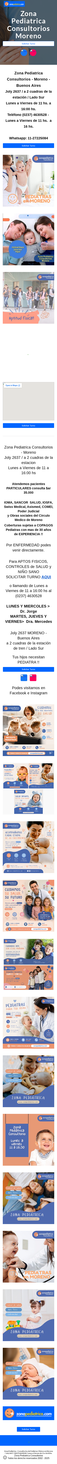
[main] (28, 24)
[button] (5, 1458)
